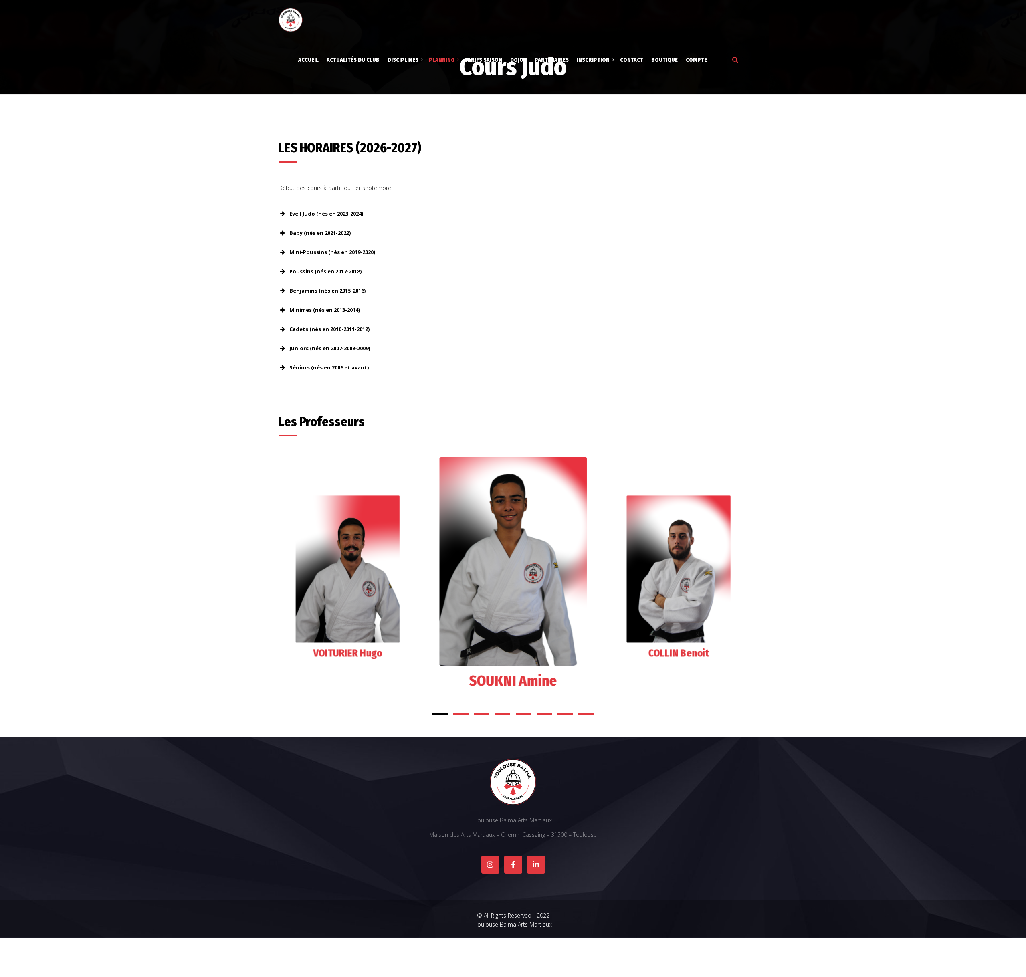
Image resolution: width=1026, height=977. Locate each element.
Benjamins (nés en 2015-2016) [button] (327, 290)
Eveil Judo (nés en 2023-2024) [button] (326, 213)
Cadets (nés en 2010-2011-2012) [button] (329, 329)
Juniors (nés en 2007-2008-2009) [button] (329, 348)
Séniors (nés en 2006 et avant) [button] (329, 367)
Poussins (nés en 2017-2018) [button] (325, 271)
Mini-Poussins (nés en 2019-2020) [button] (332, 252)
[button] (440, 714)
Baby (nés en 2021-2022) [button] (320, 232)
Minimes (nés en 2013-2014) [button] (324, 309)
